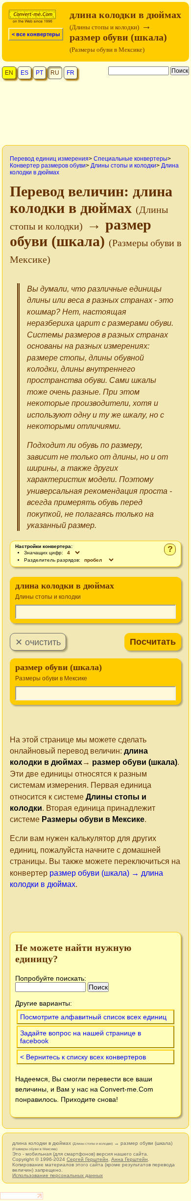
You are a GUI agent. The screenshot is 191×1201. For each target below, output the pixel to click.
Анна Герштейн (129, 1159)
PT (39, 72)
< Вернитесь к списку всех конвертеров (83, 1057)
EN (9, 72)
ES (24, 72)
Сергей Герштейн (87, 1159)
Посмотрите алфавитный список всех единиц (93, 1017)
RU (54, 72)
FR (70, 72)
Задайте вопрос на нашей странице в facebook (80, 1037)
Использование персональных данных (57, 1175)
